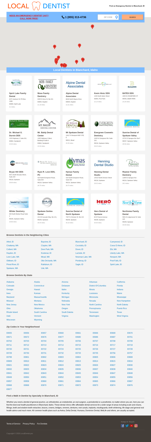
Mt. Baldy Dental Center (45, 134)
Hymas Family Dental (72, 173)
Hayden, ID (11, 253)
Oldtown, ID (11, 261)
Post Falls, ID (115, 261)
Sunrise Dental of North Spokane (74, 212)
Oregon (65, 308)
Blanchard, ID (81, 242)
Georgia (9, 289)
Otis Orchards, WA (48, 261)
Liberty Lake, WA (117, 253)
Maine (119, 293)
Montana (37, 301)
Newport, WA (115, 257)
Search (132, 17)
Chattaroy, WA (12, 246)
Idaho (64, 289)
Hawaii (37, 289)
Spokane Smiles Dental (45, 212)
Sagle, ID (79, 264)
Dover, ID (79, 249)
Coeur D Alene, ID (117, 246)
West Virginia (122, 316)
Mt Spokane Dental (74, 132)
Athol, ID (10, 242)
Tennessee (94, 312)
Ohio (8, 308)
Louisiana (93, 293)
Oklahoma (38, 308)
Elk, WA (113, 249)
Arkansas (93, 282)
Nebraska (66, 301)
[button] (79, 46)
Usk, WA (44, 268)
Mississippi (121, 297)
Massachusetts (40, 297)
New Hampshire (123, 301)
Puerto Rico (122, 308)
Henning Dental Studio (101, 173)
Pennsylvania (95, 308)
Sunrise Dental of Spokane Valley (130, 134)
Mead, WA (45, 257)
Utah (8, 316)
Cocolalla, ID (81, 246)
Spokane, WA (12, 268)
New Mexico (39, 305)
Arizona (65, 282)
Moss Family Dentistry (43, 95)
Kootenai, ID (46, 253)
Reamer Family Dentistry (129, 173)
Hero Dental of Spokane (101, 212)
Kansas (37, 293)
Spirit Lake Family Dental (17, 95)
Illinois (92, 289)
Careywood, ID (116, 242)
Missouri (10, 301)
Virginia (65, 316)
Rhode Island (12, 312)
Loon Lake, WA (12, 257)
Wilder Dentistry (17, 211)
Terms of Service (13, 424)
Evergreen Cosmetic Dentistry (103, 134)
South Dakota (67, 312)
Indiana (120, 289)
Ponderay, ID (81, 261)
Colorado (10, 286)
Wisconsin (10, 320)
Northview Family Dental (130, 212)
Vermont (37, 316)
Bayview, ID (46, 242)
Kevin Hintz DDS (102, 93)
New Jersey (11, 305)
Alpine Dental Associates (72, 95)
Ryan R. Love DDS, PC (46, 173)
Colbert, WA (11, 249)
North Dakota (122, 305)
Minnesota (93, 297)
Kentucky (65, 293)
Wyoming (38, 320)
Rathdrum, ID (46, 264)
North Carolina (95, 305)
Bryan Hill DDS (16, 172)
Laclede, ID (80, 253)
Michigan (65, 297)
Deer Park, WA (47, 249)
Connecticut (39, 286)
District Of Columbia (97, 286)
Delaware (66, 286)
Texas (119, 312)
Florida (120, 286)
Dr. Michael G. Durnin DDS (15, 134)
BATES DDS (128, 93)
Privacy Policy (29, 424)
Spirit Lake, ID (116, 264)
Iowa (8, 293)
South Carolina (40, 312)
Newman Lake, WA (84, 257)
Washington (94, 316)
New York (66, 305)
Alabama (10, 282)
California (121, 282)
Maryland (10, 297)
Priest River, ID (12, 264)
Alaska (37, 282)
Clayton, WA (46, 246)
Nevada (92, 301)
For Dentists (42, 424)
